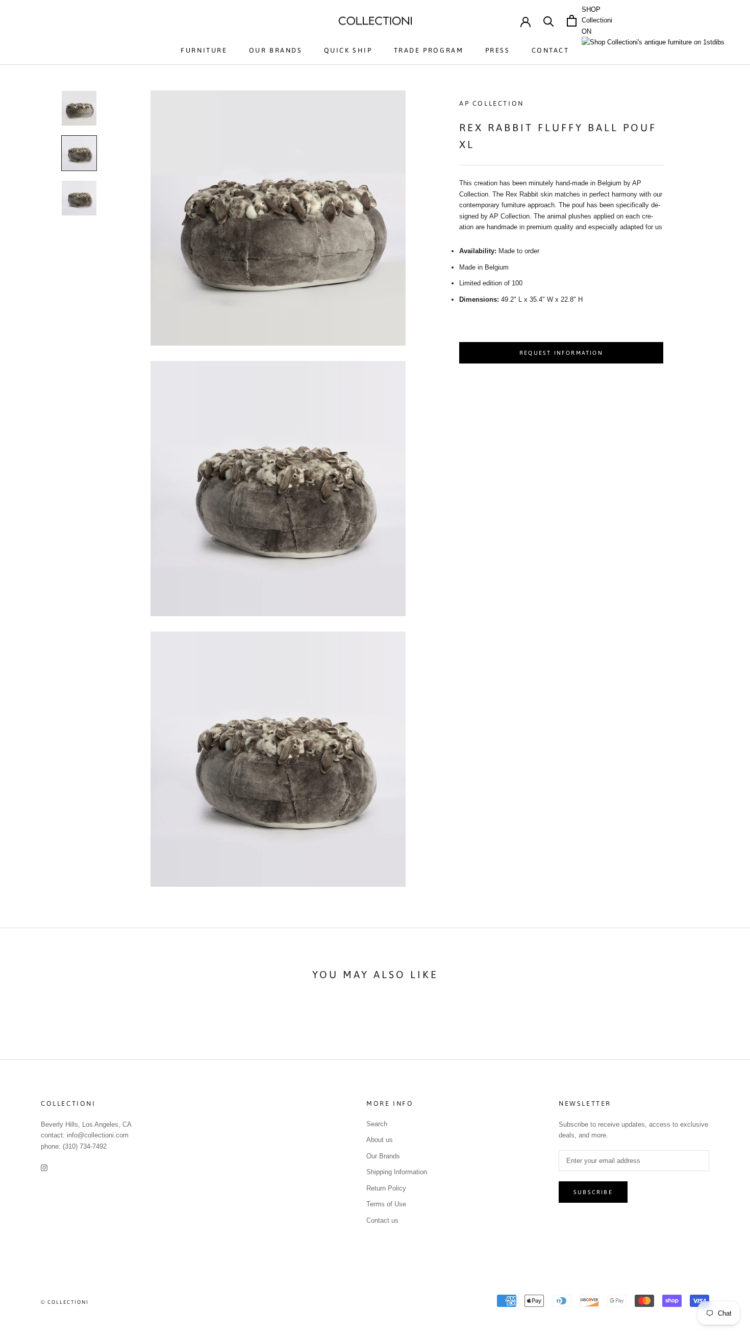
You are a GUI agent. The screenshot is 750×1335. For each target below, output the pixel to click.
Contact (550, 50)
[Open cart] (572, 21)
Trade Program (429, 50)
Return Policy (386, 1188)
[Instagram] (44, 1167)
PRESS (497, 50)
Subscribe (593, 1192)
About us (379, 1140)
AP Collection (491, 103)
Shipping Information (396, 1172)
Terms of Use (386, 1204)
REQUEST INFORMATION (561, 353)
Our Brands (276, 50)
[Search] (548, 20)
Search (376, 1124)
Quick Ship (348, 50)
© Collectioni (65, 1302)
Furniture (204, 50)
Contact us (382, 1220)
